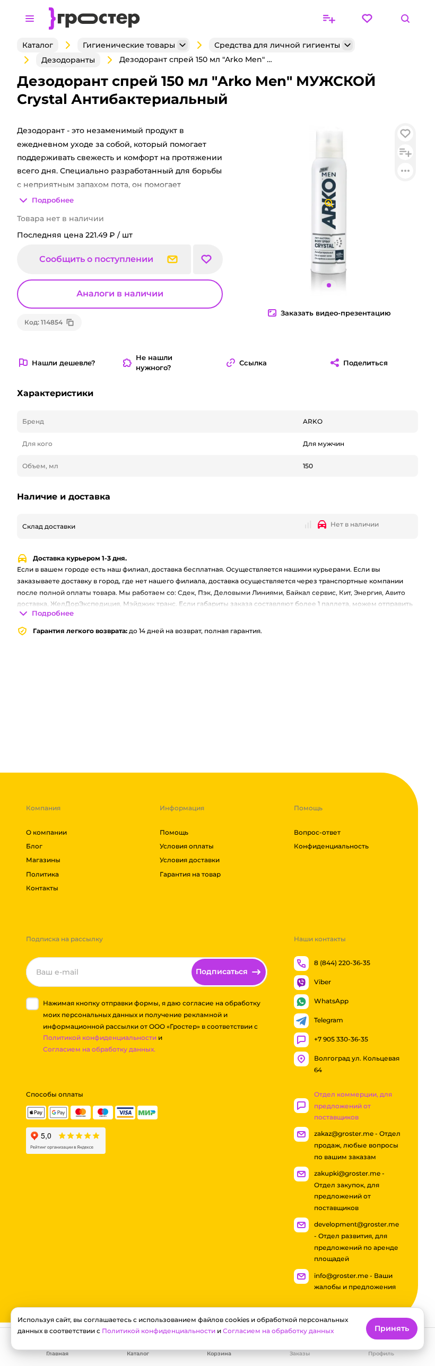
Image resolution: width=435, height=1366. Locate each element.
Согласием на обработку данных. (99, 1049)
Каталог (37, 45)
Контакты (42, 888)
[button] (208, 259)
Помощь (174, 832)
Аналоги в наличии (119, 293)
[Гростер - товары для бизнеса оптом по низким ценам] (94, 18)
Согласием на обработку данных (278, 1331)
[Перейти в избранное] (367, 18)
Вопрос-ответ (317, 832)
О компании (46, 832)
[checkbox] (32, 1004)
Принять (392, 1328)
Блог (34, 846)
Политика (42, 874)
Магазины (43, 860)
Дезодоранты (68, 60)
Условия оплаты (187, 846)
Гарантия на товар (190, 874)
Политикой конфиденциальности (99, 1038)
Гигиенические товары (129, 45)
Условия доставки (190, 860)
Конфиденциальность (331, 846)
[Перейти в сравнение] (329, 18)
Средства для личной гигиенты (277, 45)
